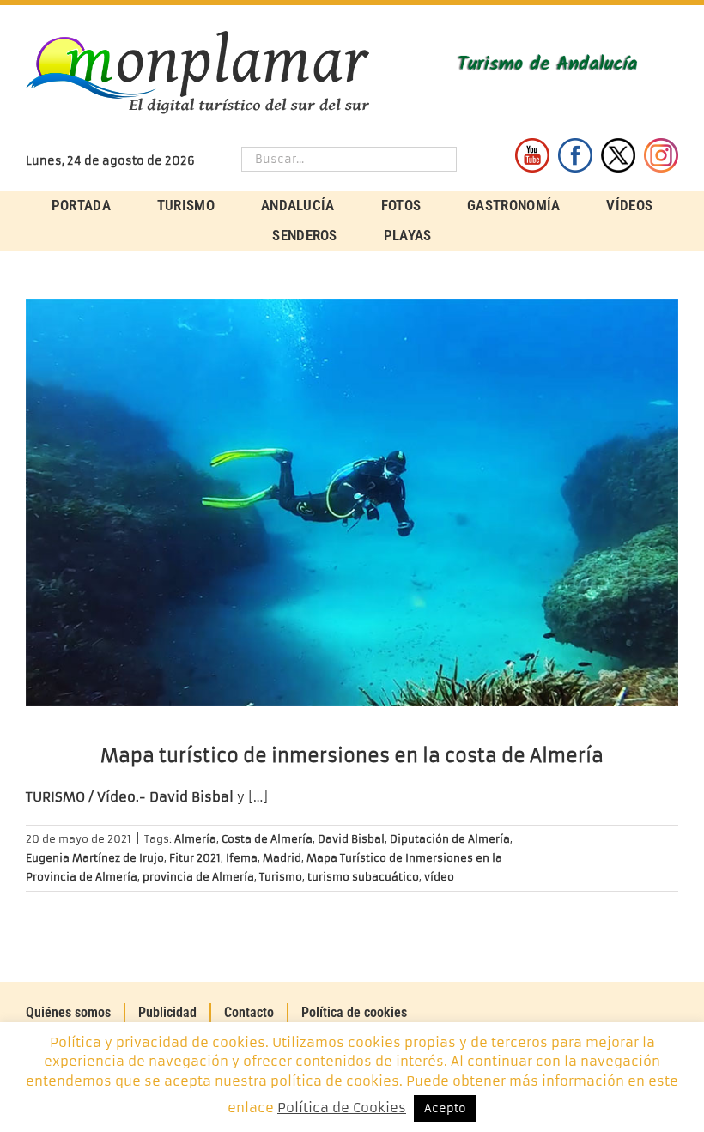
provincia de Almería (198, 876)
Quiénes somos (68, 1012)
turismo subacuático (363, 876)
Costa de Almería (267, 838)
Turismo (280, 876)
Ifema (242, 857)
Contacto (249, 1012)
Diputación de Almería (450, 838)
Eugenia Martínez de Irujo (95, 857)
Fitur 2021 (195, 857)
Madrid (282, 857)
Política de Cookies (341, 1107)
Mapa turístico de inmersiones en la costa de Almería (352, 755)
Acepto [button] (445, 1108)
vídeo (439, 876)
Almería (195, 838)
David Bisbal (351, 838)
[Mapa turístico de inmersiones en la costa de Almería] (352, 502)
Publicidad (167, 1012)
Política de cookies (354, 1012)
